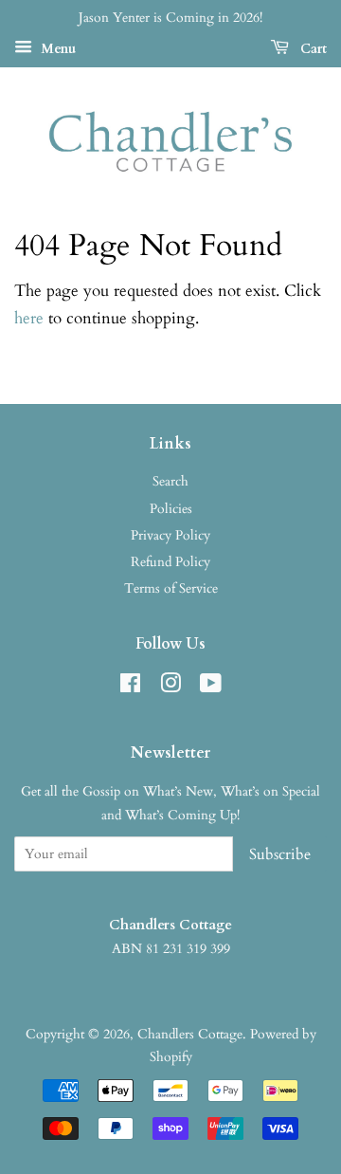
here (29, 318)
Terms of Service (171, 588)
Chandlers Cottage (189, 1034)
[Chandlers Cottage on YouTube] (211, 687)
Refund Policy (170, 562)
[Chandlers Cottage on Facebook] (130, 687)
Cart (311, 49)
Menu (56, 49)
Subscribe (280, 854)
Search (170, 481)
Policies (171, 509)
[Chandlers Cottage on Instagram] (170, 687)
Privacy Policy (170, 535)
